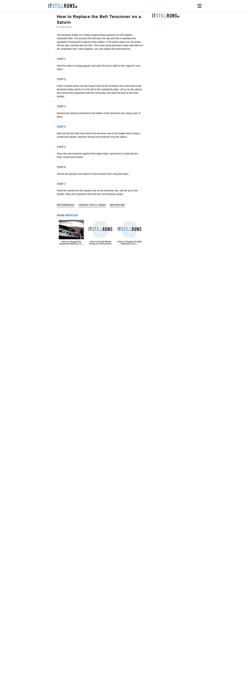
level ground (83, 65)
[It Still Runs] (63, 6)
